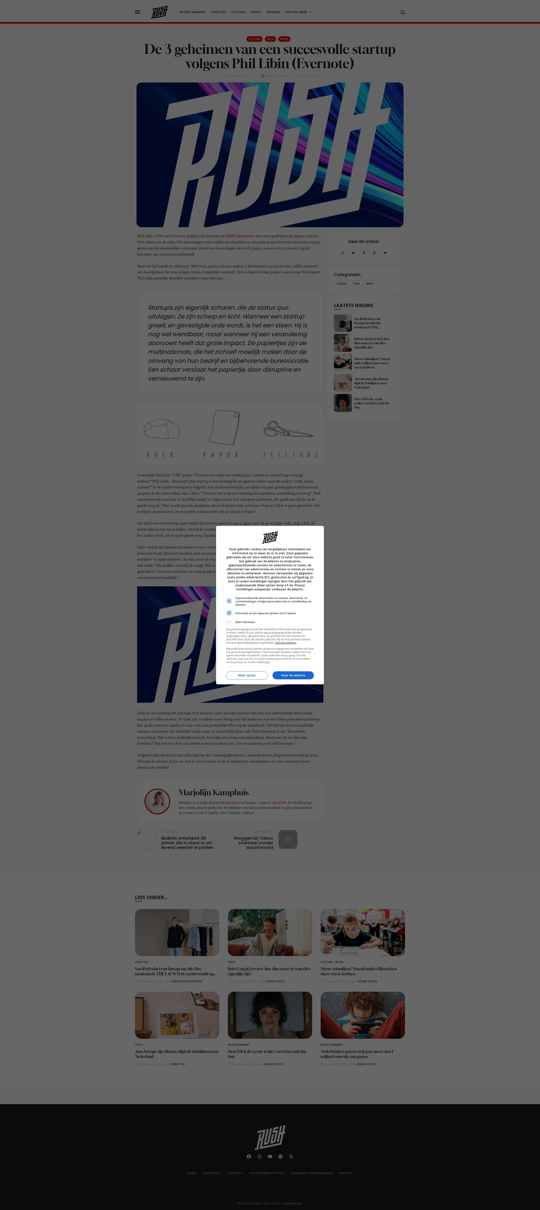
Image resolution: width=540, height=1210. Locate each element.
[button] (270, 622)
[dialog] (270, 605)
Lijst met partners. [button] (286, 643)
